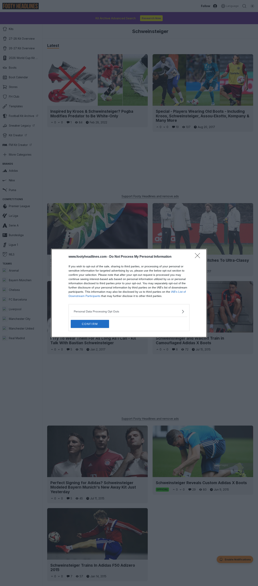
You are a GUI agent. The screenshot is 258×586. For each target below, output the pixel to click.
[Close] (199, 257)
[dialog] (129, 293)
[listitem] (129, 311)
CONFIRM (90, 324)
